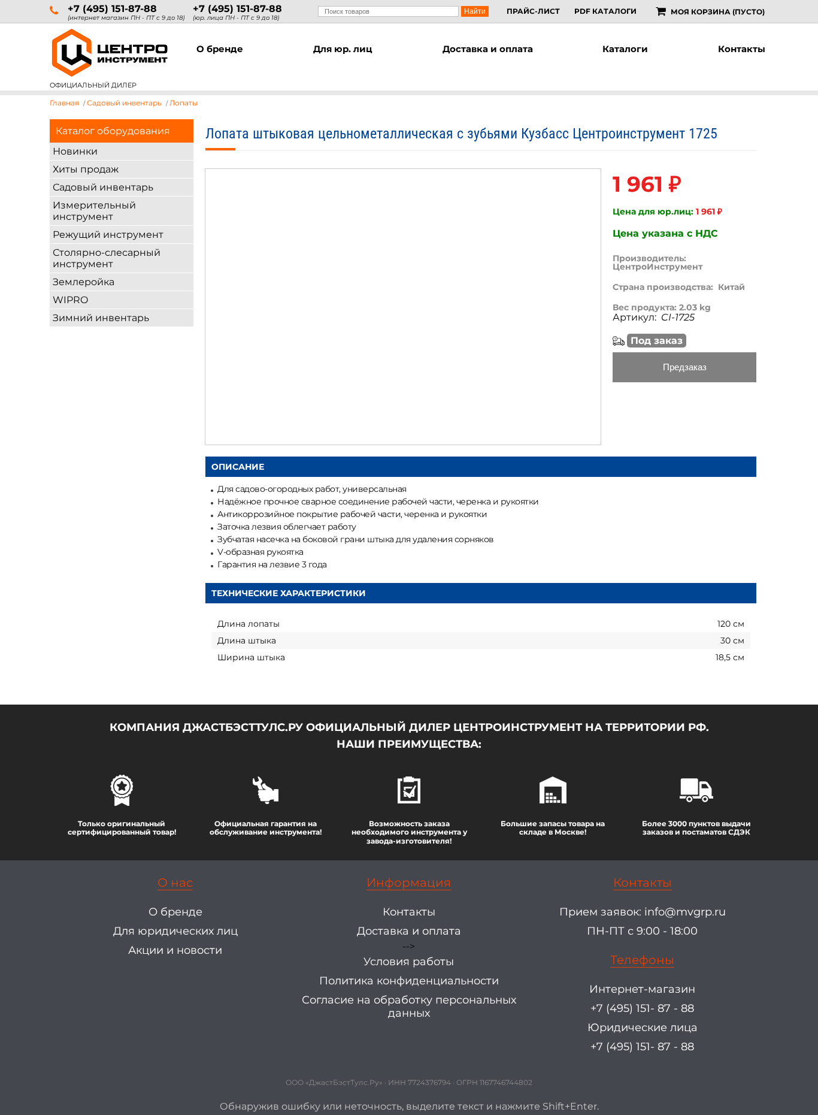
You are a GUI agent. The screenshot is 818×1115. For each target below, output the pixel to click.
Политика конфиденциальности (409, 980)
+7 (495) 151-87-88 (112, 8)
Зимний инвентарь (101, 318)
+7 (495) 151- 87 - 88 (642, 1008)
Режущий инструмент (108, 234)
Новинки (75, 151)
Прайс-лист (533, 11)
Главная (64, 102)
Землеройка (83, 282)
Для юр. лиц (342, 49)
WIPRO (70, 300)
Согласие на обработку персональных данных (409, 1006)
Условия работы (408, 961)
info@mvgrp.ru (685, 911)
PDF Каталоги (605, 11)
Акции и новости (175, 950)
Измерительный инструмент (94, 211)
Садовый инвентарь (103, 187)
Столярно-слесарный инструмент (106, 258)
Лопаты (183, 102)
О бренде (219, 49)
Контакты (741, 49)
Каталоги (625, 49)
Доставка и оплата (488, 49)
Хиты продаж (86, 169)
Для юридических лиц (175, 931)
